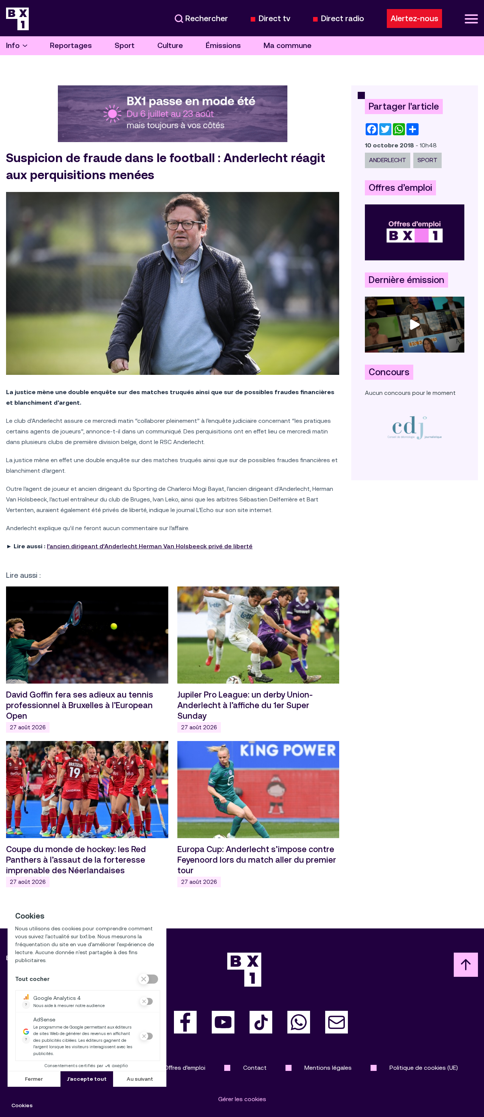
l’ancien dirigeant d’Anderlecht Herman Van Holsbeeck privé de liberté (150, 546)
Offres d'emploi (184, 1067)
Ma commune (288, 45)
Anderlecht (387, 160)
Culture (170, 45)
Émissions (223, 45)
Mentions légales (328, 1067)
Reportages (71, 45)
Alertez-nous (414, 18)
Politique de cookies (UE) (423, 1067)
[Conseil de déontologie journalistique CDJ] (414, 427)
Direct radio (342, 18)
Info (13, 45)
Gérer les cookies (242, 1099)
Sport (125, 45)
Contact (255, 1067)
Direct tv (274, 18)
